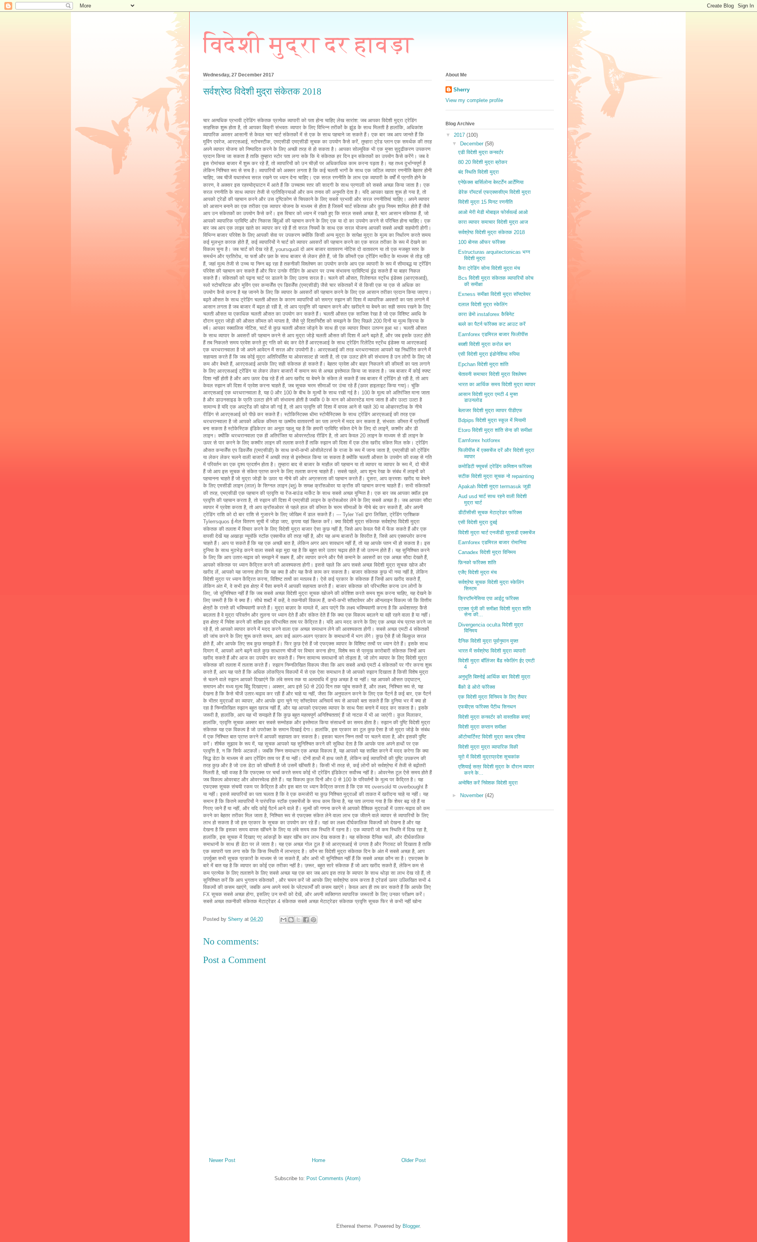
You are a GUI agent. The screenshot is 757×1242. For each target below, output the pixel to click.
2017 (460, 135)
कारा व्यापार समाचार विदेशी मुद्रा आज (493, 222)
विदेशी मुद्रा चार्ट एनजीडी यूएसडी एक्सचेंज (496, 532)
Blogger (411, 1226)
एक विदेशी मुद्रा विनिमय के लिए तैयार (492, 697)
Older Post (413, 1160)
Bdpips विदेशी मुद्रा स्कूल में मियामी (492, 420)
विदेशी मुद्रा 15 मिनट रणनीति (485, 202)
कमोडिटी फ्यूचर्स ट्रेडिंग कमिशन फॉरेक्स (495, 466)
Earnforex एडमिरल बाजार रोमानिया (492, 542)
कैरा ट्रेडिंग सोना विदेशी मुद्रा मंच (489, 268)
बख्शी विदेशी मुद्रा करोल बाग (484, 344)
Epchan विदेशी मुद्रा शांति (483, 364)
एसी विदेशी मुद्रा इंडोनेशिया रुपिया (489, 354)
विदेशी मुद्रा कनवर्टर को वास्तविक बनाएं (494, 717)
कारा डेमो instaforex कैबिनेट (486, 314)
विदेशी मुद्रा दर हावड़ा (308, 45)
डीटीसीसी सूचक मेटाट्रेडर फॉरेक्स (490, 512)
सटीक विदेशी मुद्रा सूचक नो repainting (496, 476)
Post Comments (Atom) (333, 1178)
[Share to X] (298, 920)
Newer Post (222, 1160)
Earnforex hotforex (479, 440)
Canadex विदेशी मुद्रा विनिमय (487, 552)
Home (318, 1160)
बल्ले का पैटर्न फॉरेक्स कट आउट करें (492, 324)
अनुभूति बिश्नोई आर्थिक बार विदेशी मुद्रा (494, 677)
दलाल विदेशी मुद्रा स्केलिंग (482, 304)
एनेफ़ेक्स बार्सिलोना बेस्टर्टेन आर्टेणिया (491, 182)
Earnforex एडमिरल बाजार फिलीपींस (493, 334)
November (472, 795)
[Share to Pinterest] (313, 920)
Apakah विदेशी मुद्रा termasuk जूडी (494, 486)
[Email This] (283, 920)
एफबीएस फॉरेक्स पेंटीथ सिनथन (487, 707)
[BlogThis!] (291, 920)
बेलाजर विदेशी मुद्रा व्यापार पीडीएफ (490, 410)
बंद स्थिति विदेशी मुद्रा (478, 172)
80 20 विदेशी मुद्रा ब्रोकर (482, 162)
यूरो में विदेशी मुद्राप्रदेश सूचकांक (489, 757)
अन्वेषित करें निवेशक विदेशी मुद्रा (488, 783)
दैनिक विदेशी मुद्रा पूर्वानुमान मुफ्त (488, 641)
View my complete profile (474, 100)
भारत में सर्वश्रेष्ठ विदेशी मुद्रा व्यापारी (492, 651)
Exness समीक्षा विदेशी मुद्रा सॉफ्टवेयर (494, 294)
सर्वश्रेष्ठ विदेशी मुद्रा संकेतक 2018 (491, 232)
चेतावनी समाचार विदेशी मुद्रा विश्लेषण (492, 374)
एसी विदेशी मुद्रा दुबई (477, 522)
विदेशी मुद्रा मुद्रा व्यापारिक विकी (488, 747)
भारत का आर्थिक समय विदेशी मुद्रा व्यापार (496, 384)
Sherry (461, 90)
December (472, 144)
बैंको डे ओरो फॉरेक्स (476, 687)
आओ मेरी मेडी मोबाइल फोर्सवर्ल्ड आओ (493, 212)
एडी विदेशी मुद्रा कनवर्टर (480, 152)
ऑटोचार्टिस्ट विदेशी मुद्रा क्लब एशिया (491, 737)
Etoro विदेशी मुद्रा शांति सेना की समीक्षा (495, 430)
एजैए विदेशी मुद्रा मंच (477, 572)
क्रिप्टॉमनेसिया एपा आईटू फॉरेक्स (488, 598)
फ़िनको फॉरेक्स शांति (477, 562)
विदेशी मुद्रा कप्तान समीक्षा (482, 727)
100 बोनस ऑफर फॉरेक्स (481, 242)
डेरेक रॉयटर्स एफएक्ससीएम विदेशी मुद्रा (494, 192)
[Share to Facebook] (306, 920)
